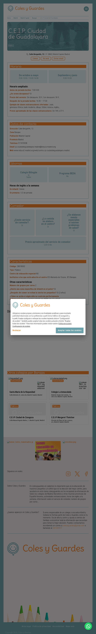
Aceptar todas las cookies (70, 330)
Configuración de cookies (21, 326)
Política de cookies (65, 324)
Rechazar (16, 330)
